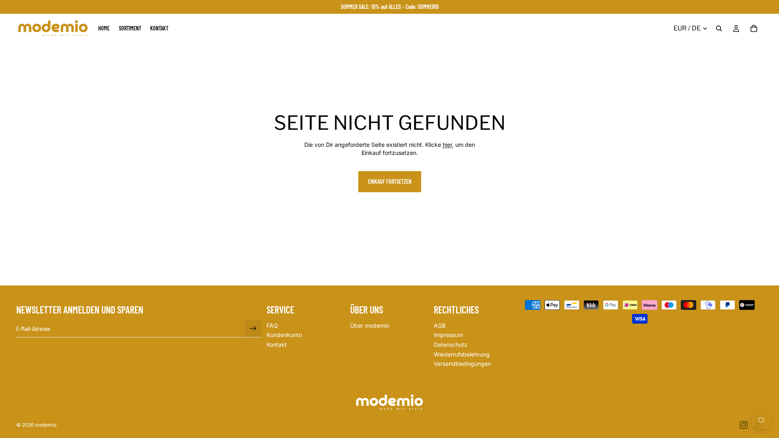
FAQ (272, 325)
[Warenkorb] (754, 28)
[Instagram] (744, 425)
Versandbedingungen (462, 363)
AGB (439, 325)
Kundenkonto (284, 335)
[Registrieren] (253, 328)
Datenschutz (450, 344)
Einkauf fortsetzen (389, 181)
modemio (45, 425)
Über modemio (369, 325)
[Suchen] (719, 28)
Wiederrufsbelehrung (462, 354)
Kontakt (277, 344)
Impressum (448, 335)
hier (447, 144)
